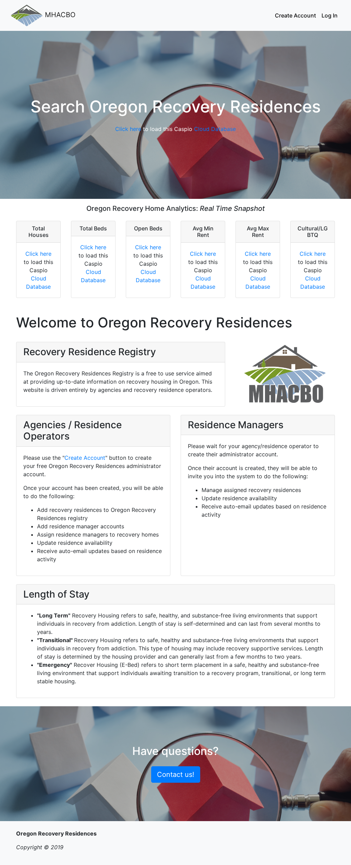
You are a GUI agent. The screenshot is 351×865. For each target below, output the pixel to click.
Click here (128, 128)
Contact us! (175, 774)
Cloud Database (215, 128)
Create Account (295, 15)
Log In (330, 15)
